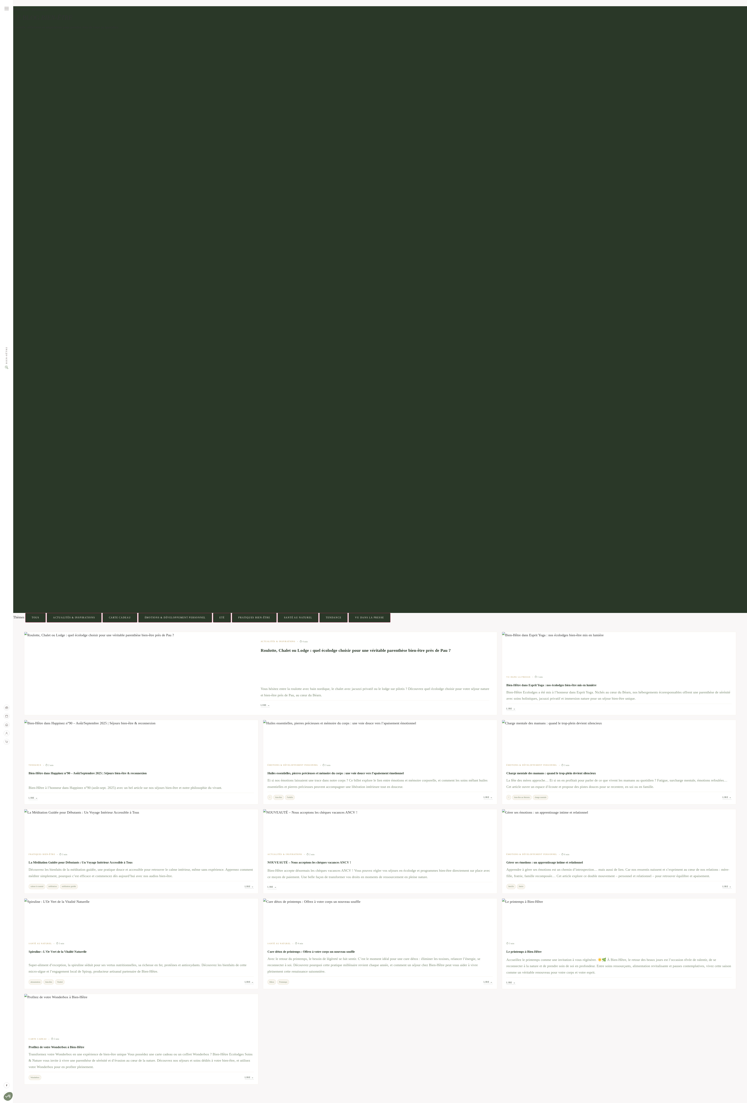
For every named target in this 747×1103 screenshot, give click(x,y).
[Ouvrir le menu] (6, 8)
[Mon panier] (7, 742)
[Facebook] (7, 1085)
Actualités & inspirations (74, 617)
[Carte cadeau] (7, 708)
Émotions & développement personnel (175, 617)
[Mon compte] (7, 733)
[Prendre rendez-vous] (7, 716)
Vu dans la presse (369, 617)
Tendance (333, 617)
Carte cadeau (120, 617)
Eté (221, 617)
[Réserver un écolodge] (7, 725)
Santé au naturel (298, 617)
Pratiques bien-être (254, 617)
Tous (35, 617)
